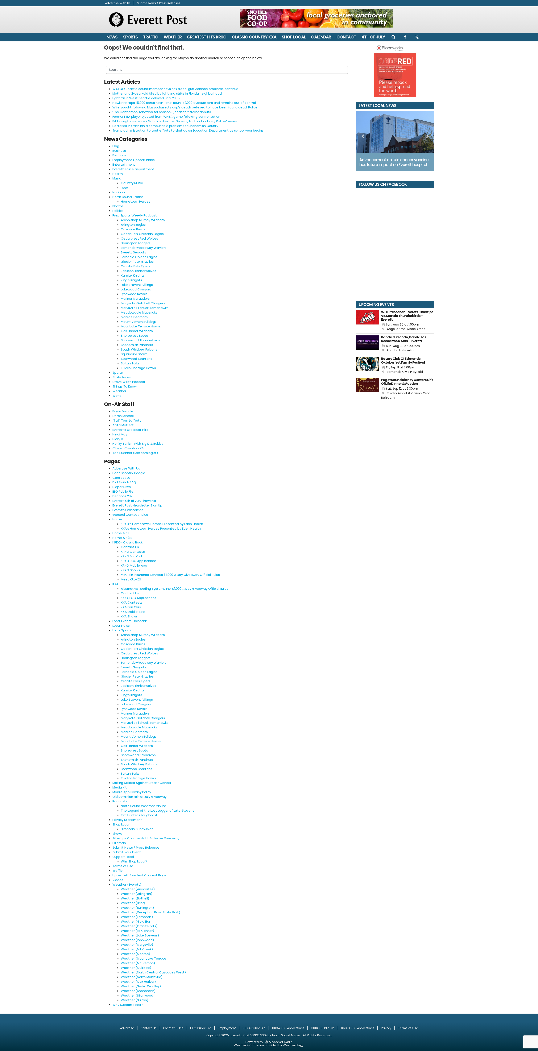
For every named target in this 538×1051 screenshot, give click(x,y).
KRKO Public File (323, 1028)
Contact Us (121, 477)
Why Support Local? (127, 1004)
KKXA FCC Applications (138, 598)
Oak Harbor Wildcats (137, 331)
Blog (115, 146)
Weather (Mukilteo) (136, 967)
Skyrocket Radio (280, 1042)
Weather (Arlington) (136, 893)
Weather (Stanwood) (138, 995)
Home (117, 519)
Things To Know (124, 386)
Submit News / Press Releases (158, 3)
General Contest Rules (130, 514)
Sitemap (119, 843)
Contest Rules (173, 1028)
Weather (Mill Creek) (137, 949)
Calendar (321, 37)
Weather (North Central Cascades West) (153, 972)
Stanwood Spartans (136, 358)
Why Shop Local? (134, 861)
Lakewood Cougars (136, 289)
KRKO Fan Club (132, 556)
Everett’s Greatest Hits (130, 429)
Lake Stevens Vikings (137, 284)
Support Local (123, 857)
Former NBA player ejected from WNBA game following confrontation (166, 116)
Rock (124, 187)
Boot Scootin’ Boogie (128, 473)
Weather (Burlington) (137, 907)
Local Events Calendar (129, 621)
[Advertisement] (316, 18)
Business (119, 150)
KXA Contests (131, 602)
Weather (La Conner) (137, 930)
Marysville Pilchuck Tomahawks (144, 308)
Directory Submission (137, 829)
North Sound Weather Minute (143, 806)
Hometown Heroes (135, 201)
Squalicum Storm (134, 354)
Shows (117, 833)
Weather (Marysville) (137, 944)
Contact (346, 37)
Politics (117, 210)
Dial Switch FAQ (124, 482)
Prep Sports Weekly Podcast (134, 215)
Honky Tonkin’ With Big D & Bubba (138, 443)
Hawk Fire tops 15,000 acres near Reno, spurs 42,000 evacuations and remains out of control (184, 102)
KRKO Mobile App (134, 565)
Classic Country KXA (254, 37)
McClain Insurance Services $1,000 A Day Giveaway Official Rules (170, 574)
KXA (115, 584)
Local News (121, 625)
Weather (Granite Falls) (139, 926)
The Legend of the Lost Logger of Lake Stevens (157, 810)
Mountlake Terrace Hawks (141, 326)
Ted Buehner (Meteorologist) (135, 453)
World (116, 395)
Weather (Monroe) (135, 954)
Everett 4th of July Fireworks (134, 500)
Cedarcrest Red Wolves (139, 238)
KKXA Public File (254, 1028)
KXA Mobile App (133, 611)
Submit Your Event (126, 852)
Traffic (150, 37)
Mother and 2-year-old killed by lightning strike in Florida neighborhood (167, 93)
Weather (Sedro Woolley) (141, 986)
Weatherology (293, 1045)
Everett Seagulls (133, 252)
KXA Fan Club (131, 607)
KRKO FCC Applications (139, 561)
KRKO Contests (133, 551)
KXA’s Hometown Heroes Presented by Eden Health (161, 528)
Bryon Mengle (122, 411)
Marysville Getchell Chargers (143, 303)
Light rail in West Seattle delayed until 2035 (146, 98)
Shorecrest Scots (134, 335)
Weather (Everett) (126, 884)
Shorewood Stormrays (138, 755)
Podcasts (119, 801)
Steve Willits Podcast (128, 382)
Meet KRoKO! (131, 579)
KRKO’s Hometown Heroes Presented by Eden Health (162, 524)
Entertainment (123, 164)
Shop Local (294, 37)
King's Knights (131, 280)
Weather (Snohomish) (138, 991)
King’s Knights (131, 695)
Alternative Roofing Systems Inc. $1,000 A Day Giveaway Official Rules (174, 588)
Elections (119, 155)
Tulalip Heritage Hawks (138, 368)
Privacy (386, 1028)
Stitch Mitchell (123, 416)
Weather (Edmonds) (137, 917)
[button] (393, 37)
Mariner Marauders (135, 298)
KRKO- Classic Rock (127, 542)
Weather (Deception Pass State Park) (150, 912)
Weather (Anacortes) (138, 889)
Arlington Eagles (133, 224)
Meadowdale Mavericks (139, 312)
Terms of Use (122, 866)
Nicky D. (118, 439)
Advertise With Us (118, 3)
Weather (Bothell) (135, 898)
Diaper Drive (121, 487)
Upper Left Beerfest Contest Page (139, 875)
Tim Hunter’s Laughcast (139, 815)
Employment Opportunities (133, 160)
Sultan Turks (130, 363)
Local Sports (122, 630)
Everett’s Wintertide (128, 510)
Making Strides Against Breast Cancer (141, 783)
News (112, 37)
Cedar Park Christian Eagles (142, 234)
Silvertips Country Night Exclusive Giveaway (145, 838)
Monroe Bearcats (134, 317)
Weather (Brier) (133, 903)
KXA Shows (129, 616)
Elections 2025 (123, 496)
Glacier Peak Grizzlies (137, 261)
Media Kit (119, 787)
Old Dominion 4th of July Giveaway (139, 796)
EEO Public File (122, 491)
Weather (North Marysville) (142, 977)
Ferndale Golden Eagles (139, 257)
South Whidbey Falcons (139, 349)
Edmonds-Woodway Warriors (143, 247)
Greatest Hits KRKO (206, 37)
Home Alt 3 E (122, 537)
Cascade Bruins (133, 229)
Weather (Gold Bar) (136, 921)
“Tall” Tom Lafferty (126, 420)
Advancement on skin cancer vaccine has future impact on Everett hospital (394, 162)
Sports (130, 37)
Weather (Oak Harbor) (138, 981)
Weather (173, 37)
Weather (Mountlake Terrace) (144, 958)
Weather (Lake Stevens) (140, 935)
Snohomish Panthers (137, 345)
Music (116, 178)
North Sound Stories (128, 197)
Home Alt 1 (120, 533)
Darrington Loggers (135, 243)
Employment (227, 1028)
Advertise (127, 1028)
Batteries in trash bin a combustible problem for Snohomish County (165, 126)
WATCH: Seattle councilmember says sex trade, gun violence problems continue (175, 89)
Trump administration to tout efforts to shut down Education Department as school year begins (188, 130)
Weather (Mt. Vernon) (138, 963)
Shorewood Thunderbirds (140, 340)
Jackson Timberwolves (138, 271)
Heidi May (119, 434)
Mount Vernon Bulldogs (139, 321)
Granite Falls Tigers (135, 266)
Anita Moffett (123, 425)
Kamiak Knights (133, 275)
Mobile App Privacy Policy (131, 792)
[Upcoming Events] (367, 320)
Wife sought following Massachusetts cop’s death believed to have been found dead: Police (184, 107)
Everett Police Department (133, 169)
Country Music (132, 183)
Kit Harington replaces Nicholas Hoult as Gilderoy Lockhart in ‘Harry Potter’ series (174, 121)
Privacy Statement (127, 820)
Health (117, 173)
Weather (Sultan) (134, 1000)
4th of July (373, 37)
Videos (117, 880)
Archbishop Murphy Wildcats (143, 220)
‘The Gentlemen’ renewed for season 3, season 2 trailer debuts (161, 112)
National (118, 192)
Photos (118, 206)
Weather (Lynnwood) (137, 940)
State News (121, 377)
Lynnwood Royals (134, 294)
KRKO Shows (130, 570)
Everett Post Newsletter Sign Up (137, 505)
